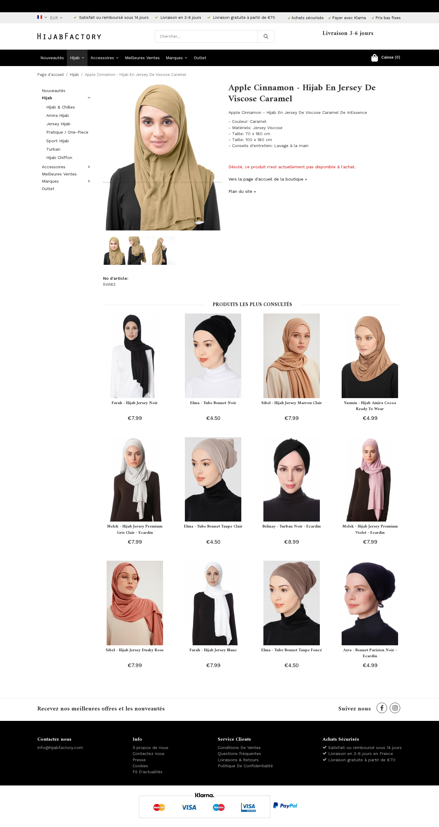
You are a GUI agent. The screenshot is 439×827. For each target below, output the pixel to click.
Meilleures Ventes (142, 57)
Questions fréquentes (239, 753)
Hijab (75, 57)
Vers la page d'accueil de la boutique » (267, 179)
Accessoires (102, 57)
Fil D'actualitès (147, 771)
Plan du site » (242, 191)
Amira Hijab (57, 115)
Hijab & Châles (60, 107)
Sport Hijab (57, 140)
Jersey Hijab (58, 123)
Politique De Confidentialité (245, 765)
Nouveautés (52, 57)
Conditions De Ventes (239, 747)
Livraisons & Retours (238, 759)
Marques (174, 57)
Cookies (140, 765)
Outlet (200, 57)
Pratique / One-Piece (67, 132)
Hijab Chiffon (59, 157)
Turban (53, 149)
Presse (139, 759)
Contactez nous (149, 753)
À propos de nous (150, 747)
